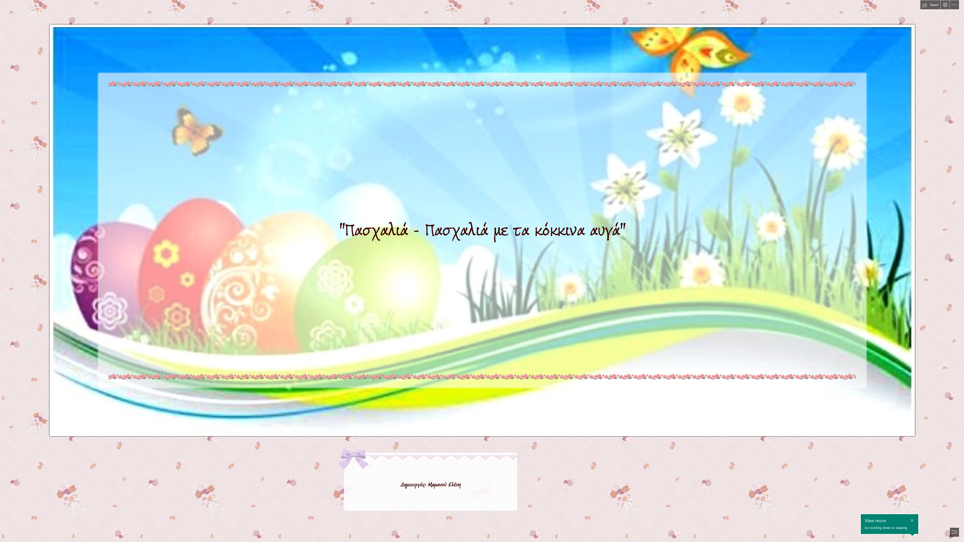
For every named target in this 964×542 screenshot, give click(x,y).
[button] (930, 4)
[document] (482, 271)
